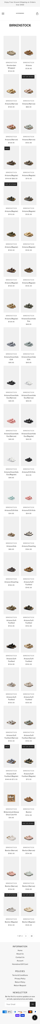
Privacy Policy (20, 979)
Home (20, 950)
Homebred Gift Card (20, 964)
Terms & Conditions (20, 975)
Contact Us (20, 957)
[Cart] (37, 13)
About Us (20, 954)
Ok (33, 1004)
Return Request (20, 985)
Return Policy (20, 982)
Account (20, 961)
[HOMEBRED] (20, 16)
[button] (8, 936)
